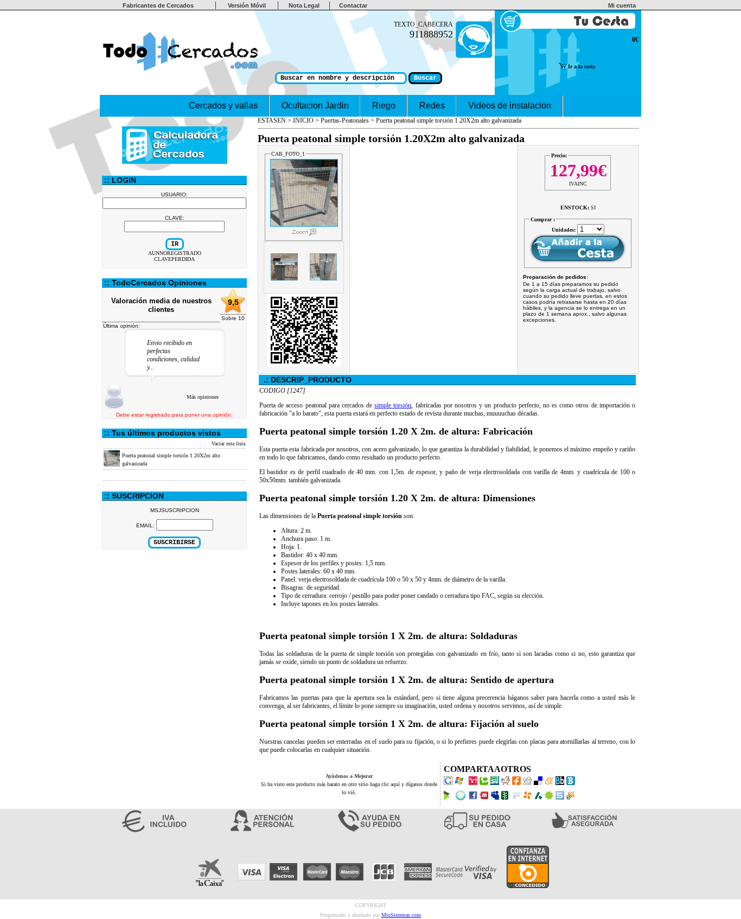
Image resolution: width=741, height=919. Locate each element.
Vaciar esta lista (228, 443)
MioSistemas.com (401, 915)
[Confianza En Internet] (528, 887)
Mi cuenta (623, 5)
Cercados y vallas (223, 105)
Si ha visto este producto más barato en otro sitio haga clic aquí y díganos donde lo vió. (349, 784)
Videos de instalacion (510, 105)
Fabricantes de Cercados (158, 5)
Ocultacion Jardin (315, 105)
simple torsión (392, 405)
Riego (384, 105)
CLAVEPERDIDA (174, 259)
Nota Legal (304, 5)
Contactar (353, 5)
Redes (432, 105)
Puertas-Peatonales (345, 120)
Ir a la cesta (580, 66)
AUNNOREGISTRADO (174, 253)
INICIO (303, 120)
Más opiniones (203, 397)
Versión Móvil (247, 5)
